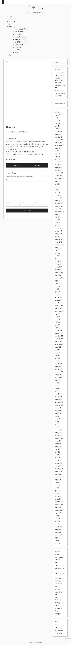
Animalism (18, 47)
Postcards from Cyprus (21, 29)
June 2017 (57, 419)
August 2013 (58, 538)
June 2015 (57, 485)
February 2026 (58, 131)
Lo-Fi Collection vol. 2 (21, 39)
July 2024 (57, 184)
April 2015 (57, 491)
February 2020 (58, 330)
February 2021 (58, 297)
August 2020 (58, 314)
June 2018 (57, 386)
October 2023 (58, 209)
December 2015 (59, 469)
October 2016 (58, 441)
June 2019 (57, 352)
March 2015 (57, 493)
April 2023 (57, 225)
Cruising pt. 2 (58, 90)
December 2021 (59, 270)
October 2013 (58, 532)
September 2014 (59, 510)
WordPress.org (59, 633)
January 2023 (58, 234)
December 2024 (59, 170)
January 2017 (58, 433)
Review (57, 597)
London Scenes (19, 32)
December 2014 (59, 502)
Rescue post (16, 165)
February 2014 (58, 527)
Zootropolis (18, 34)
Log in (56, 625)
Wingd (16, 52)
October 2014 (58, 507)
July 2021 (57, 283)
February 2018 (58, 397)
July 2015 (57, 482)
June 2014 (57, 518)
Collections (12, 26)
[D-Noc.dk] (35, 7)
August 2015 (58, 480)
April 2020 (57, 325)
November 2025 (59, 140)
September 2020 (59, 311)
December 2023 (59, 203)
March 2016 (57, 460)
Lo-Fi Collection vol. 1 (21, 37)
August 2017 (58, 413)
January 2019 (58, 366)
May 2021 (57, 289)
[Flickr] (68, 1)
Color (10, 24)
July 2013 (57, 540)
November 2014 (59, 504)
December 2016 (59, 435)
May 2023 (57, 223)
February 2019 (58, 364)
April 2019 (57, 358)
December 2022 (59, 236)
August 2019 (58, 347)
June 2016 (57, 452)
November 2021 (59, 272)
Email (22, 203)
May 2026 (57, 123)
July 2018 (57, 383)
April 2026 (57, 126)
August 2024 (58, 181)
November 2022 (59, 239)
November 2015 (59, 471)
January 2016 (58, 466)
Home (10, 16)
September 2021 (59, 278)
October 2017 (58, 408)
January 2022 (58, 267)
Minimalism (58, 581)
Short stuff (58, 600)
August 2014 (58, 513)
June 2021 (57, 286)
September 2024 (59, 178)
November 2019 (59, 339)
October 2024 (58, 176)
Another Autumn (19, 45)
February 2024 (58, 198)
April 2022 (57, 259)
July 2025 (57, 151)
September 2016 (59, 444)
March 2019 (57, 361)
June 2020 (57, 319)
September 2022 (59, 245)
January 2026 (58, 134)
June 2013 (57, 543)
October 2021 (58, 275)
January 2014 (58, 529)
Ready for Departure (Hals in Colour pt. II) (59, 80)
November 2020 (59, 306)
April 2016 (57, 457)
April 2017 (57, 424)
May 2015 (57, 488)
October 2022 (58, 242)
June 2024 (57, 187)
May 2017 (57, 422)
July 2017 (57, 416)
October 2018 (58, 375)
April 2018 (57, 391)
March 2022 (58, 261)
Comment (9, 180)
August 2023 (58, 214)
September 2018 (59, 377)
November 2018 (59, 372)
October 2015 (58, 474)
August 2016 (58, 446)
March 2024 (58, 195)
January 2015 (58, 499)
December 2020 (59, 303)
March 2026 (58, 129)
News (56, 586)
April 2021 (57, 292)
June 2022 (57, 253)
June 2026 (57, 120)
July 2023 (57, 217)
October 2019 (58, 341)
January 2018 (58, 399)
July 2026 (57, 118)
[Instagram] (65, 1)
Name (8, 203)
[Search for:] (60, 62)
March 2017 (57, 427)
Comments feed (59, 630)
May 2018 (57, 388)
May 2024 (57, 189)
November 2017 (59, 405)
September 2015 (59, 477)
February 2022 (58, 264)
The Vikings (18, 50)
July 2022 (57, 250)
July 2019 (57, 350)
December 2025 (59, 137)
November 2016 (59, 438)
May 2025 (57, 156)
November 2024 (59, 173)
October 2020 (58, 308)
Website (36, 203)
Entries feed (58, 628)
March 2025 (58, 162)
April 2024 (57, 192)
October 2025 (58, 143)
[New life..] (27, 92)
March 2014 (57, 524)
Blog (10, 19)
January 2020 (58, 333)
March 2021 (57, 294)
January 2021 (58, 300)
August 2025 (58, 148)
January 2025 (58, 167)
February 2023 (58, 231)
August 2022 (58, 248)
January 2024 (58, 201)
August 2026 (58, 115)
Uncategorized (58, 608)
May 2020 (57, 322)
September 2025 (59, 145)
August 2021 (58, 281)
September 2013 (59, 535)
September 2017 (59, 411)
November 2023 (59, 206)
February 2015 (58, 496)
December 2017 (59, 402)
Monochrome (12, 21)
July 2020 (57, 317)
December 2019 (59, 336)
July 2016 (57, 449)
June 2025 (57, 154)
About (10, 55)
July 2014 (57, 516)
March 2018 (57, 394)
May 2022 (57, 256)
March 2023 (58, 228)
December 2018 (59, 369)
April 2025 (57, 159)
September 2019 (59, 344)
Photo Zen (57, 589)
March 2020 (58, 328)
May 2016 (57, 455)
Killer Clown (37, 165)
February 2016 (58, 463)
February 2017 (58, 430)
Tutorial (57, 605)
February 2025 (58, 165)
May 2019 (57, 355)
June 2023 (57, 220)
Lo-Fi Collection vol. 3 (21, 42)
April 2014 (57, 521)
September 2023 (59, 212)
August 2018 (58, 380)
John (27, 132)
